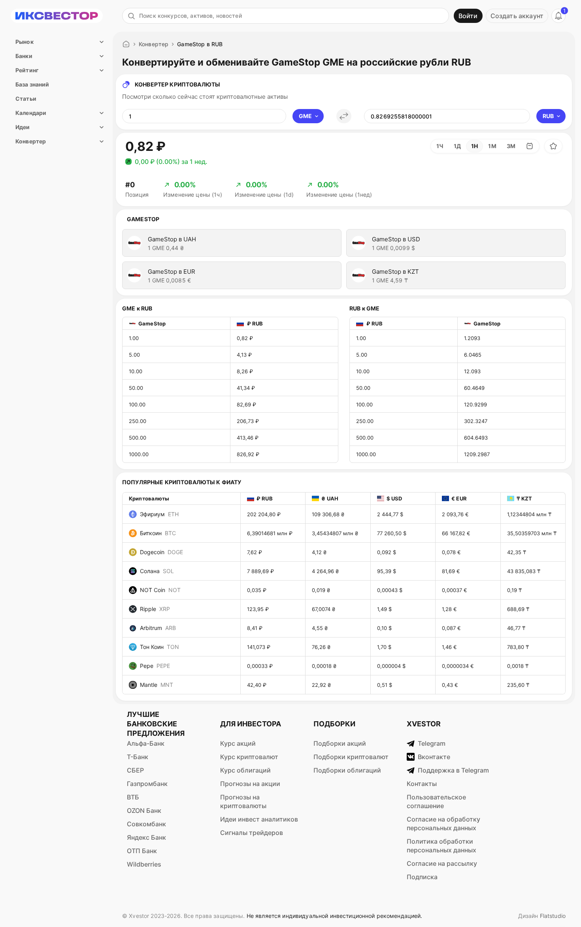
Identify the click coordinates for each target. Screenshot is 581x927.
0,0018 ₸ (517, 666)
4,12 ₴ (319, 552)
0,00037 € (454, 590)
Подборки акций (339, 743)
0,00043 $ (389, 590)
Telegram (431, 743)
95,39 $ (386, 571)
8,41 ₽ (254, 628)
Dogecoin (161, 552)
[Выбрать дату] (530, 146)
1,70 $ (384, 647)
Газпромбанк (147, 784)
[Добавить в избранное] (553, 146)
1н (474, 146)
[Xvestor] (57, 16)
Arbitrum (158, 627)
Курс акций (238, 743)
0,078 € (451, 552)
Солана (157, 571)
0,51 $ (384, 685)
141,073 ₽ (258, 647)
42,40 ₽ (256, 685)
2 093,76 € (455, 514)
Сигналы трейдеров (251, 833)
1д (457, 146)
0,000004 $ (391, 666)
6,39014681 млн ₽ (269, 533)
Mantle (156, 684)
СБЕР (135, 770)
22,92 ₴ (321, 685)
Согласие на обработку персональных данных (443, 823)
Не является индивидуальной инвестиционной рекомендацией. (335, 915)
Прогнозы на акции (250, 784)
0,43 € (450, 685)
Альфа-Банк (145, 743)
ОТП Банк (142, 851)
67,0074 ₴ (323, 609)
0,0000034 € (458, 666)
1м (492, 146)
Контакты (422, 784)
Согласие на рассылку (442, 863)
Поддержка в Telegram (453, 770)
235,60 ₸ (518, 685)
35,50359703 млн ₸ (531, 533)
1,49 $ (384, 609)
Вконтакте (434, 757)
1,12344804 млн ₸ (529, 514)
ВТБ (133, 797)
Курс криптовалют (249, 757)
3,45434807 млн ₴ (335, 533)
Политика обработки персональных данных (441, 845)
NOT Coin (160, 590)
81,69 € (451, 571)
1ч (439, 146)
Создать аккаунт (516, 16)
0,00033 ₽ (260, 666)
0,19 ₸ (514, 590)
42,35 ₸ (516, 552)
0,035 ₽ (256, 590)
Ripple (155, 608)
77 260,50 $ (391, 533)
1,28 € (449, 609)
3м (511, 146)
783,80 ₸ (518, 647)
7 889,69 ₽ (260, 571)
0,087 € (451, 628)
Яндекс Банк (146, 837)
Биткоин (158, 533)
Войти (468, 16)
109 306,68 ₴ (328, 514)
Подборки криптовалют (351, 757)
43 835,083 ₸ (523, 571)
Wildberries (144, 864)
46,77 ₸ (516, 628)
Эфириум (159, 514)
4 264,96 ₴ (325, 571)
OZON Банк (144, 810)
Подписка (422, 877)
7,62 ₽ (254, 552)
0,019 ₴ (321, 590)
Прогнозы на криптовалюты (243, 801)
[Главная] (126, 44)
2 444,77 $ (390, 514)
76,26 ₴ (321, 647)
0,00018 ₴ (324, 666)
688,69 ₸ (518, 609)
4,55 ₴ (320, 628)
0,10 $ (384, 628)
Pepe (155, 665)
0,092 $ (386, 552)
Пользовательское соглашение (436, 801)
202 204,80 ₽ (264, 514)
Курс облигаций (245, 770)
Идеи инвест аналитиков (259, 819)
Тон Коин (159, 646)
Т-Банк (137, 757)
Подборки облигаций (347, 770)
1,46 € (449, 647)
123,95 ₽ (258, 609)
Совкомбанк (146, 824)
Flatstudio (553, 915)
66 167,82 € (456, 533)
